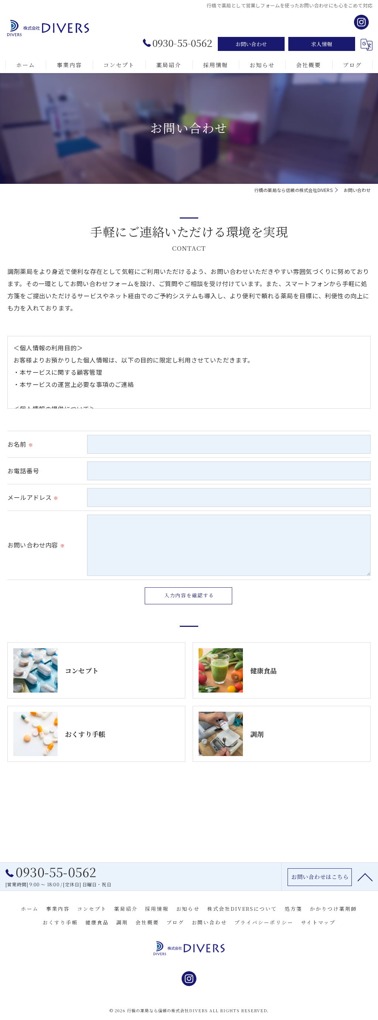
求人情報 (321, 44)
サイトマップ (318, 922)
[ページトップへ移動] (365, 876)
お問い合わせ (251, 44)
